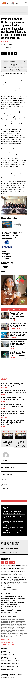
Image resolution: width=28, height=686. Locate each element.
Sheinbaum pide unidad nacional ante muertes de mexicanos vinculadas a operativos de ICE (12, 422)
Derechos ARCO (5, 639)
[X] (5, 53)
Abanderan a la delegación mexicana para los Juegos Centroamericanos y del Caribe (13, 413)
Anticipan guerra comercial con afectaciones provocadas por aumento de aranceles (20, 444)
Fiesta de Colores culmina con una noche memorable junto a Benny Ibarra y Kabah (13, 527)
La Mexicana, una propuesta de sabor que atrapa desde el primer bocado (13, 522)
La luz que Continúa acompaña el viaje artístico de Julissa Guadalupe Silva (12, 512)
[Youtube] (13, 562)
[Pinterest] (9, 53)
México (3, 394)
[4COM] (2, 44)
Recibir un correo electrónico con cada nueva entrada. (13, 485)
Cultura (12, 320)
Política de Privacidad (7, 642)
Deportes (4, 417)
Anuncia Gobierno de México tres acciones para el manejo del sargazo (12, 398)
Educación (4, 387)
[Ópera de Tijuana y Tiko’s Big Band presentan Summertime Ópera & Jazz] (5, 354)
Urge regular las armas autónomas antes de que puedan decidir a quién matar (17, 343)
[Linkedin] (15, 53)
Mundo (12, 348)
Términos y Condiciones (7, 644)
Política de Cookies (6, 641)
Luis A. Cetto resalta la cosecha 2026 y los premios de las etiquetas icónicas (13, 531)
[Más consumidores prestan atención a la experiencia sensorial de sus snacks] (5, 335)
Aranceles (7, 271)
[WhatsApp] (12, 53)
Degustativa (13, 337)
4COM (10, 44)
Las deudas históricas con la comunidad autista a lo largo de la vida (18, 325)
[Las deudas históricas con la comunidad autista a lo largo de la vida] (5, 326)
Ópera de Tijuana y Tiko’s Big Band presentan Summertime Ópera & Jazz (18, 353)
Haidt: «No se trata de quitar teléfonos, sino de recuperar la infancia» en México (13, 391)
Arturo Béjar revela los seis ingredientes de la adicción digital (13, 385)
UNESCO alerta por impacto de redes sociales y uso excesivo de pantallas (12, 405)
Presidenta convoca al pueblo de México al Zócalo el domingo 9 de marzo (7, 443)
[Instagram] (6, 562)
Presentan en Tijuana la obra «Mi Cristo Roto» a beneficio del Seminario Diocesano (17, 315)
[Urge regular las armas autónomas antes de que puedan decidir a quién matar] (5, 344)
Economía (5, 41)
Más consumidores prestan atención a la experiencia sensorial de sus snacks (18, 334)
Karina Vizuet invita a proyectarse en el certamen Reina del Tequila (12, 517)
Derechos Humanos (15, 328)
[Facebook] (2, 53)
